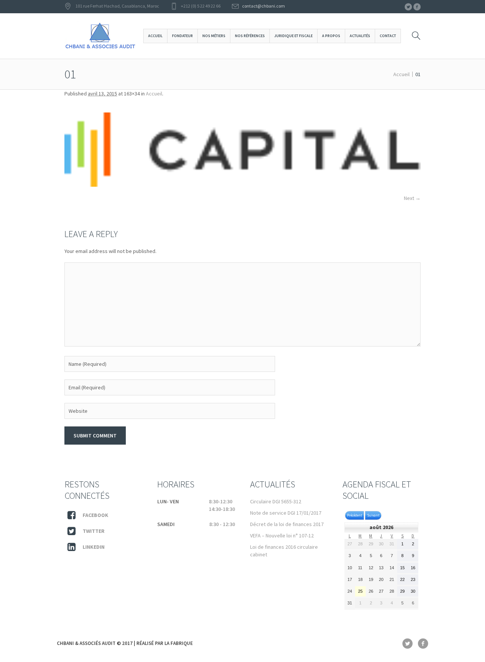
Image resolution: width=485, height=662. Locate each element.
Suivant (373, 515)
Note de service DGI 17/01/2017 (285, 512)
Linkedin (94, 546)
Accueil (401, 74)
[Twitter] (408, 7)
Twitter (94, 531)
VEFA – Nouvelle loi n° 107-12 (282, 535)
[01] (242, 149)
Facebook (95, 515)
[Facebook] (417, 7)
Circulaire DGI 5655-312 (275, 501)
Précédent (354, 515)
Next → (412, 198)
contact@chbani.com (263, 6)
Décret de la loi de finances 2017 (287, 524)
